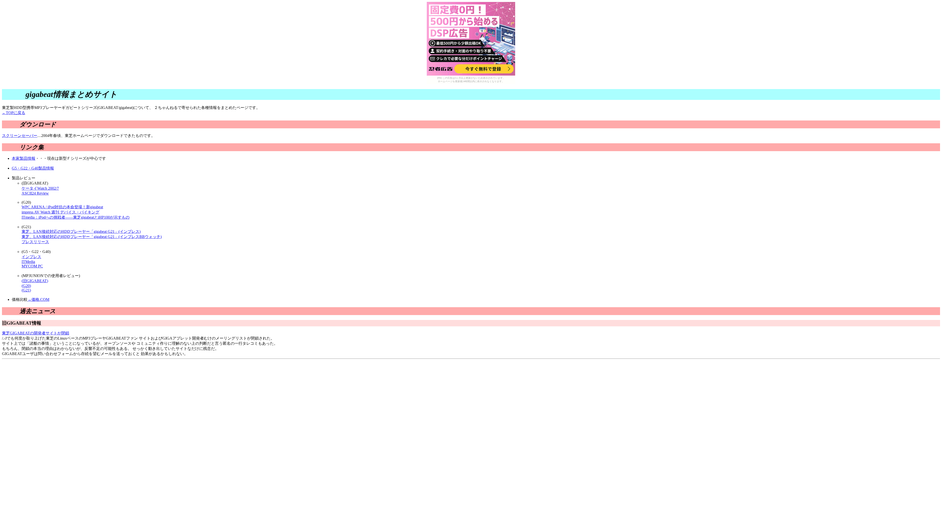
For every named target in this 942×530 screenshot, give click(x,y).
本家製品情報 (23, 158)
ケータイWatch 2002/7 (40, 188)
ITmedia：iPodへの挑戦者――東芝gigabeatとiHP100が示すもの (76, 217)
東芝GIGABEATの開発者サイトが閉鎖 (35, 333)
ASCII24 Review (35, 193)
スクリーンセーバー (19, 135)
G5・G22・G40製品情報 (33, 168)
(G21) (26, 290)
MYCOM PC (32, 266)
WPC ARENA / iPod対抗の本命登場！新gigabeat (62, 207)
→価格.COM (38, 299)
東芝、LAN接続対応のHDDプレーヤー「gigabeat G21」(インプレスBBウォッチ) (92, 237)
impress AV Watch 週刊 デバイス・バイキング (60, 212)
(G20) (26, 286)
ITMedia (28, 262)
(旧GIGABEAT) (35, 281)
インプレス (31, 257)
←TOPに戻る (13, 113)
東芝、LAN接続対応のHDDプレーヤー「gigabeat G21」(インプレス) (81, 231)
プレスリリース (35, 242)
